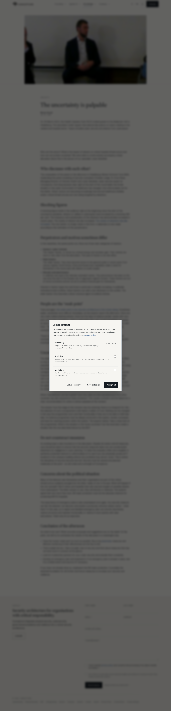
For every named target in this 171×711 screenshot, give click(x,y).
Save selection (93, 385)
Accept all (111, 385)
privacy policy (90, 335)
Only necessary (73, 385)
